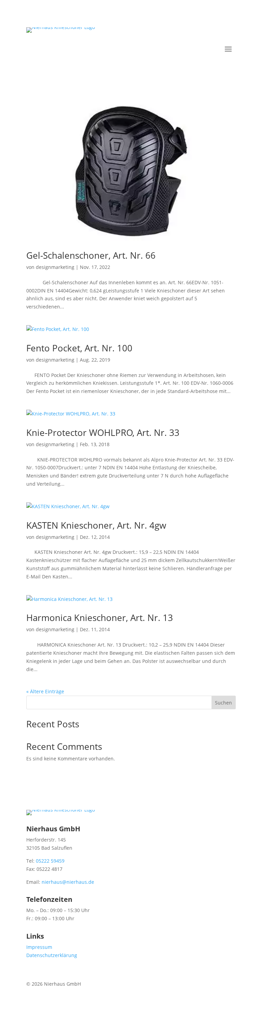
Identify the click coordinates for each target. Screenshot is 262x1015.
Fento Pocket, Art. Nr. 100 (79, 348)
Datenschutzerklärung (51, 955)
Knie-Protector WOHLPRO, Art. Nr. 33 (102, 432)
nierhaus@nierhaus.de (68, 882)
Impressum (39, 947)
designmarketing (55, 267)
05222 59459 (50, 861)
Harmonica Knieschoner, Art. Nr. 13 (99, 617)
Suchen (223, 702)
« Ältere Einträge (45, 691)
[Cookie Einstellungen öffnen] (15, 1006)
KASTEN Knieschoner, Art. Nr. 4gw (96, 525)
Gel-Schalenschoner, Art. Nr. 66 (91, 255)
